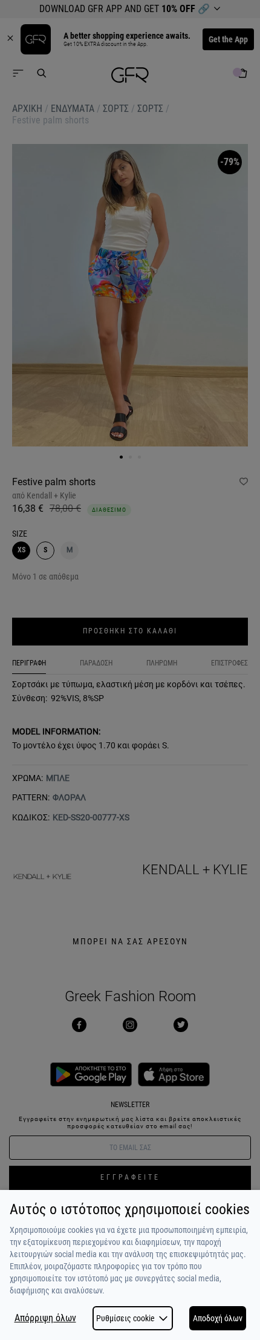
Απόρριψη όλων (45, 1318)
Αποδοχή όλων (217, 1318)
